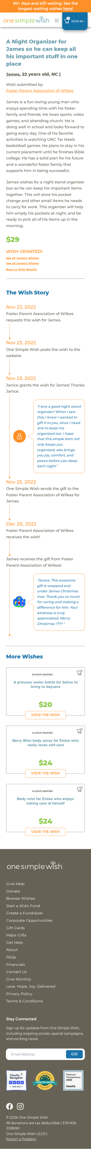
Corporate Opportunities (29, 920)
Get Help (14, 942)
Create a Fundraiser (24, 913)
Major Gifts (16, 935)
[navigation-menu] (56, 20)
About (12, 949)
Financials (15, 964)
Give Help (15, 883)
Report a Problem (21, 1139)
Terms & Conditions (24, 1001)
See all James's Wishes (22, 258)
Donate (13, 891)
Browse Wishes (20, 898)
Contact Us (16, 971)
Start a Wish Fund (23, 906)
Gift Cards (15, 928)
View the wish (45, 715)
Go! (74, 1054)
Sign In (77, 21)
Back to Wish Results (21, 269)
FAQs (11, 957)
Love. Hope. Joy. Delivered (30, 986)
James (12, 74)
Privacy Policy (19, 993)
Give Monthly (18, 979)
